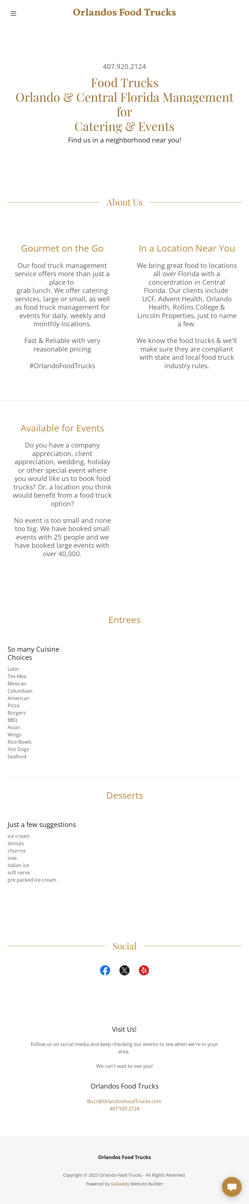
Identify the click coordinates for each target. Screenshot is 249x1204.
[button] (25, 13)
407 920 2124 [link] (124, 1108)
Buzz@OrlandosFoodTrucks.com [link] (124, 1101)
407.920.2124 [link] (124, 66)
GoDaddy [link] (120, 1184)
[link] (124, 13)
